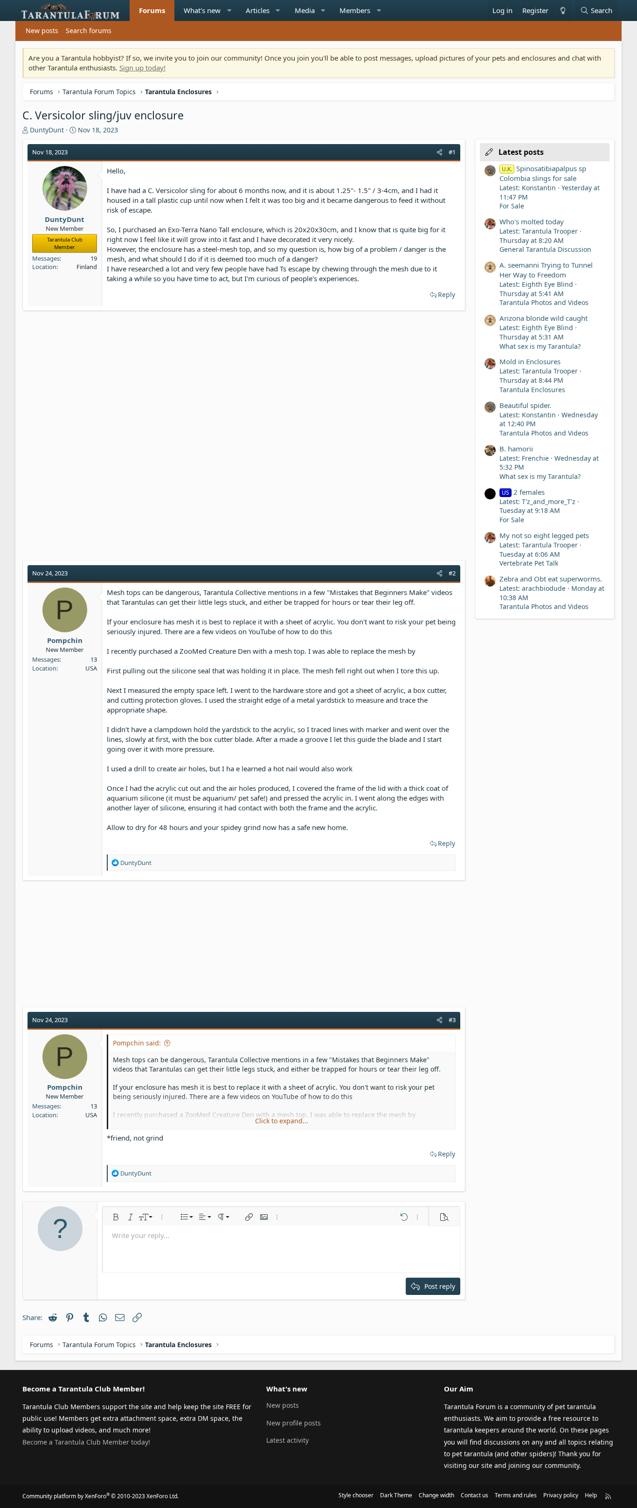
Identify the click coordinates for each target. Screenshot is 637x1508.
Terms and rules (516, 1495)
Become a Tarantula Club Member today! (86, 1442)
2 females (523, 492)
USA (91, 668)
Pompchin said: (137, 1042)
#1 (452, 152)
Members (354, 10)
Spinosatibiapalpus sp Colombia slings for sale (542, 173)
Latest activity (287, 1440)
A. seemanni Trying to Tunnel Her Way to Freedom (546, 269)
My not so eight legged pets (544, 535)
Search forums (88, 30)
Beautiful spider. (525, 405)
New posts (42, 30)
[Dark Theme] (562, 10)
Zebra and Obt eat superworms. (550, 578)
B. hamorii (516, 448)
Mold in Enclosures (530, 361)
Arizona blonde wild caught (543, 318)
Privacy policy (560, 1495)
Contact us (474, 1495)
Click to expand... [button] (281, 1120)
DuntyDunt (47, 129)
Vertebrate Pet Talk (528, 563)
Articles (258, 10)
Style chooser (356, 1495)
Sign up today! (142, 67)
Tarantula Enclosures (532, 389)
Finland (86, 267)
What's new (202, 10)
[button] (229, 10)
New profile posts (293, 1422)
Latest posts (521, 152)
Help (591, 1495)
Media (305, 10)
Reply (446, 294)
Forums (152, 10)
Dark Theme (396, 1495)
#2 (452, 573)
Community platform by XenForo (100, 1496)
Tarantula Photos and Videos (544, 302)
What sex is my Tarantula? (540, 346)
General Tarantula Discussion (545, 249)
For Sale (511, 205)
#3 (452, 1020)
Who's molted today (531, 221)
